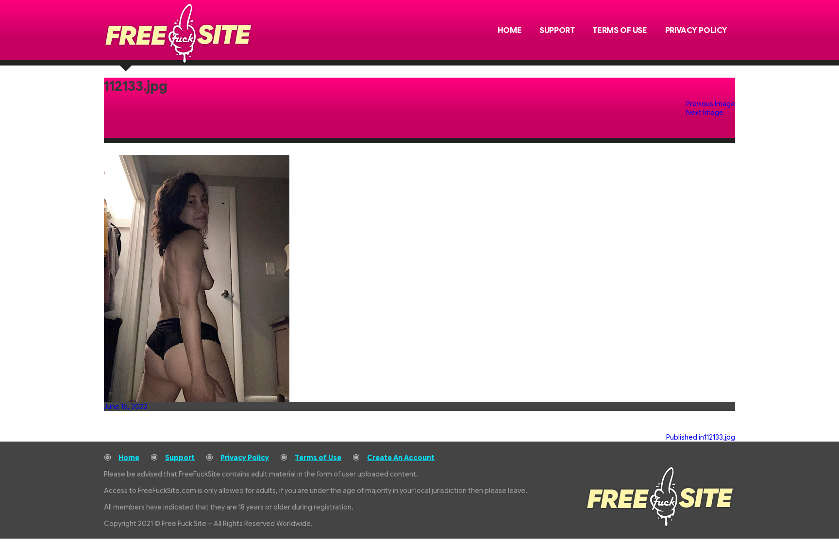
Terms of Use (619, 30)
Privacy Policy (696, 30)
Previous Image (710, 103)
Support (556, 30)
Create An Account (401, 457)
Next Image (704, 112)
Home (509, 30)
